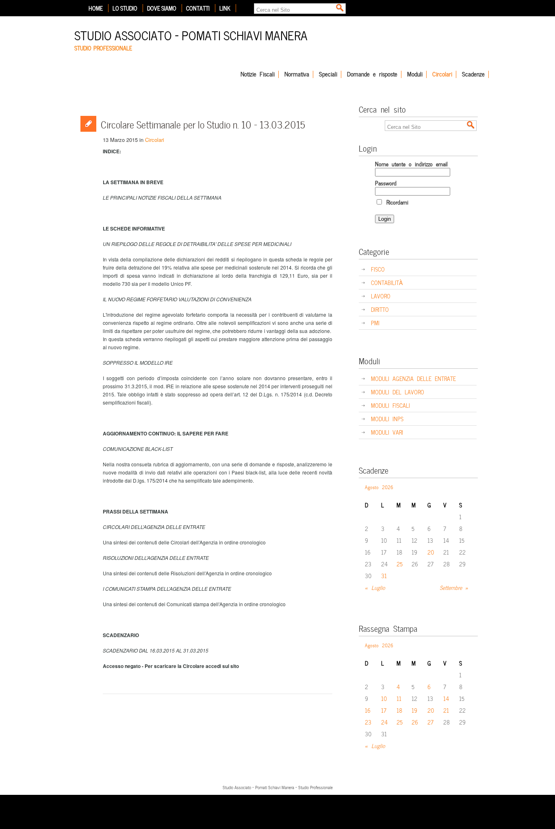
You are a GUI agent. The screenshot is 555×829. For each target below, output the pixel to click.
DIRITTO (380, 309)
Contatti (198, 8)
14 (446, 698)
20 (430, 552)
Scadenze (473, 74)
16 (368, 710)
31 (384, 575)
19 (414, 710)
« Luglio (375, 587)
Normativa (296, 74)
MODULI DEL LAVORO (397, 391)
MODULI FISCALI (390, 405)
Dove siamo (161, 8)
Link (224, 8)
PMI (375, 322)
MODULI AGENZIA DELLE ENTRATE (413, 378)
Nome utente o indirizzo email (411, 163)
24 (384, 722)
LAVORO (380, 296)
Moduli (415, 74)
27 (430, 722)
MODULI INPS (387, 418)
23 (368, 722)
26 (415, 722)
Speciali (328, 74)
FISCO (378, 269)
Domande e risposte (372, 74)
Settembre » (454, 587)
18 (399, 710)
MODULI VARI (387, 432)
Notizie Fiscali (258, 74)
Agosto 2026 (379, 486)
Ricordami (395, 202)
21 (446, 710)
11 (399, 698)
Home (96, 8)
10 (384, 698)
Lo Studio (125, 8)
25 (400, 563)
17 (383, 710)
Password (386, 182)
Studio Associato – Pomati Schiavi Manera (191, 34)
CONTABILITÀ (387, 282)
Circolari (442, 74)
